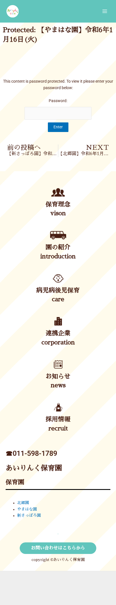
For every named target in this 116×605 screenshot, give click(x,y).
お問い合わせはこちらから (58, 548)
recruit (58, 428)
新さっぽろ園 (29, 515)
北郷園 (23, 503)
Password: (58, 100)
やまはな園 (27, 509)
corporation (58, 342)
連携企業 (58, 333)
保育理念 (58, 204)
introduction (58, 256)
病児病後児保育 (58, 290)
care (58, 299)
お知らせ (58, 376)
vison (58, 213)
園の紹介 (58, 247)
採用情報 (58, 419)
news (58, 385)
